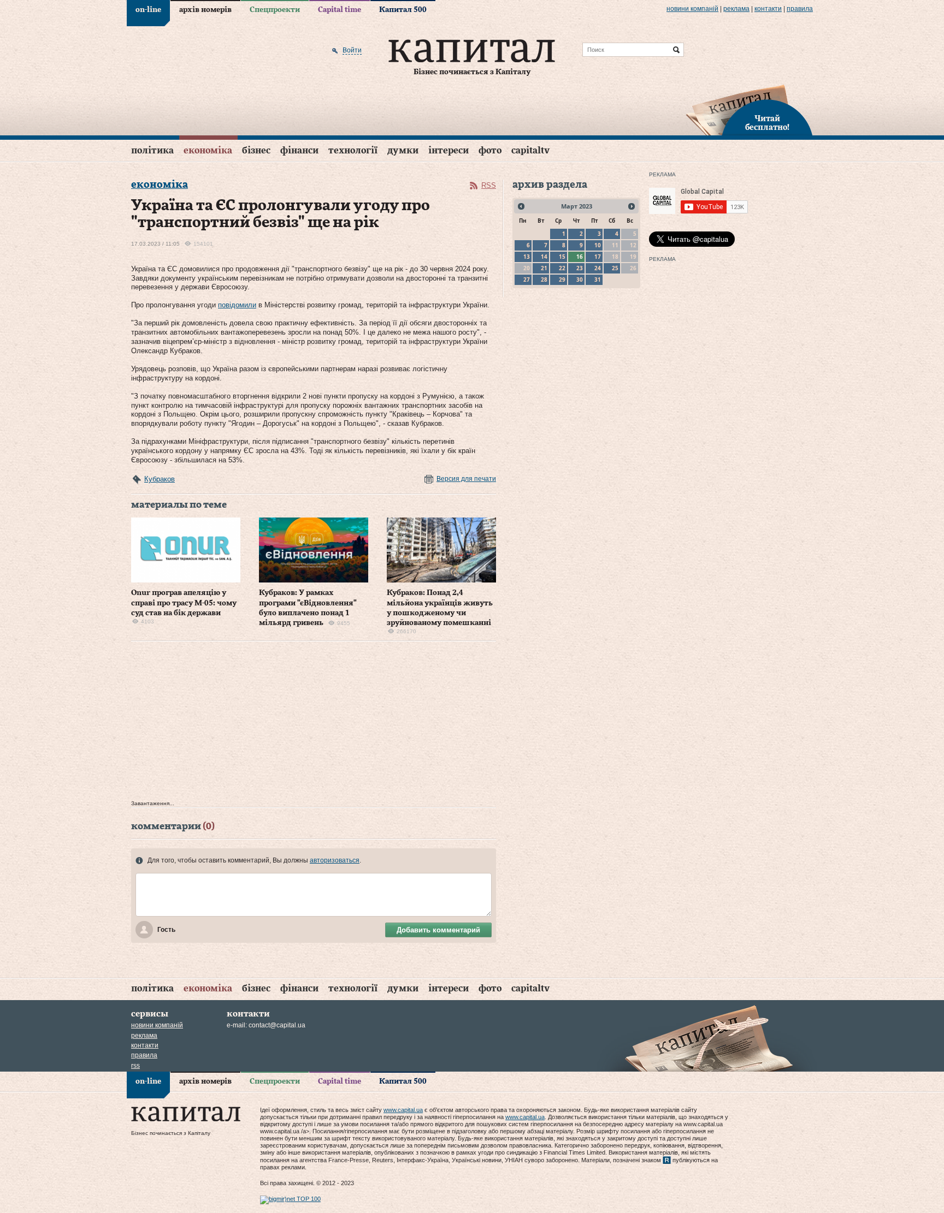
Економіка (208, 150)
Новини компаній (692, 9)
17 (597, 256)
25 (615, 268)
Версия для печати (466, 479)
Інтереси (448, 150)
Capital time (339, 10)
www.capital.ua (403, 1110)
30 (579, 279)
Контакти (768, 9)
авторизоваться (334, 860)
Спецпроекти (275, 10)
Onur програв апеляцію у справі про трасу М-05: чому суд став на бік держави (184, 602)
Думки (402, 150)
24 (597, 268)
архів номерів (205, 10)
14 (544, 256)
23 (579, 268)
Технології (352, 150)
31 (597, 279)
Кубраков (159, 479)
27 (526, 279)
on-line (148, 10)
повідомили (237, 305)
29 (562, 279)
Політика (152, 150)
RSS (488, 185)
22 (562, 268)
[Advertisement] (313, 723)
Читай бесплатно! (767, 123)
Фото (490, 150)
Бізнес (256, 150)
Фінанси (299, 150)
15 (562, 256)
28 (544, 279)
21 (544, 268)
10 (597, 245)
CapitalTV (530, 150)
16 (579, 256)
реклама (736, 9)
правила (800, 9)
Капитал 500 (403, 10)
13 (526, 256)
